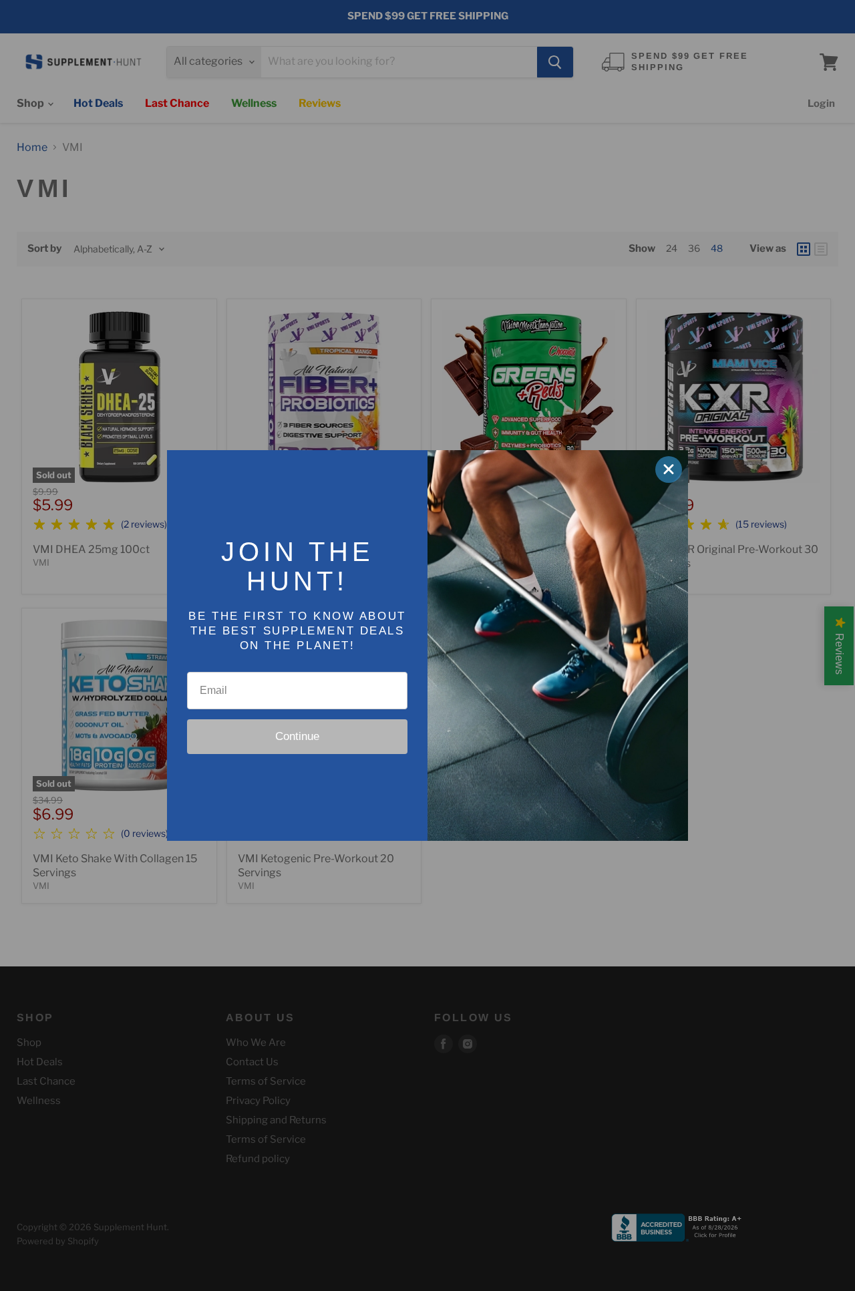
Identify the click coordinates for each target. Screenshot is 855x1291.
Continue (297, 736)
